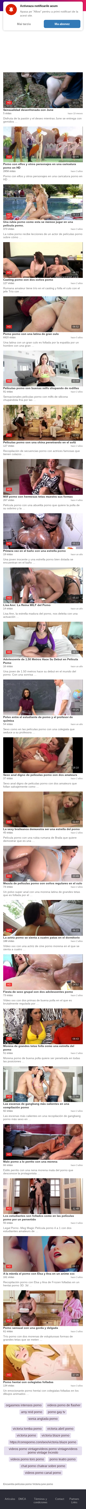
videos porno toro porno (27, 1459)
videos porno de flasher (63, 1405)
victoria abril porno (60, 1428)
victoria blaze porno (55, 1435)
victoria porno (26, 1435)
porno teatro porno (63, 1459)
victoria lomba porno (27, 1428)
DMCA (22, 1498)
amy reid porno (31, 1412)
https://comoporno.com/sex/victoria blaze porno (43, 1442)
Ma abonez (62, 24)
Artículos (10, 1498)
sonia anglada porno (43, 1418)
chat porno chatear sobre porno (43, 1466)
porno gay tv (56, 1412)
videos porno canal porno (43, 1472)
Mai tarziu (24, 24)
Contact (59, 1498)
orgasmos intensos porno (24, 1405)
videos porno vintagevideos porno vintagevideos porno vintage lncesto (43, 1450)
